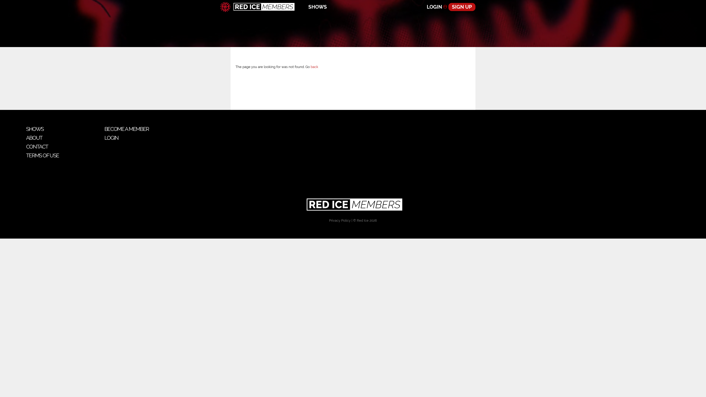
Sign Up (462, 7)
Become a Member (126, 129)
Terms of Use (42, 155)
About (34, 138)
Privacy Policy (340, 220)
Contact (37, 147)
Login (434, 7)
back (314, 67)
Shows (317, 7)
